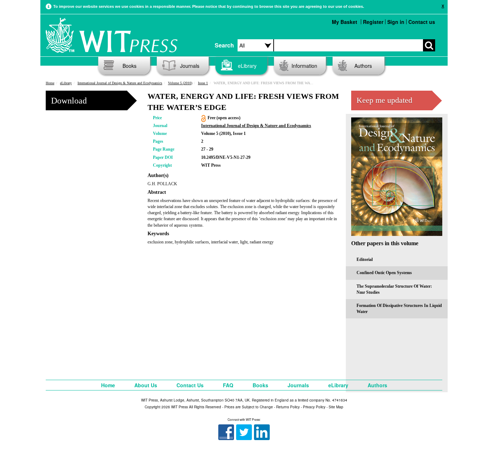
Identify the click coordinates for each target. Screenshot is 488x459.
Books (129, 65)
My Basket (344, 21)
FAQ (228, 385)
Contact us (421, 21)
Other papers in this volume (384, 243)
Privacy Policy (314, 406)
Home (50, 83)
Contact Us (190, 385)
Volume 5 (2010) (180, 83)
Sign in (395, 21)
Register (373, 21)
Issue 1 (203, 83)
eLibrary (247, 65)
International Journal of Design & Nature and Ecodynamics (120, 83)
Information (304, 65)
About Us (145, 385)
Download (69, 100)
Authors (363, 65)
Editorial (365, 259)
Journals (189, 65)
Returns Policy (288, 406)
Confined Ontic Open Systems (384, 272)
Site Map (336, 406)
